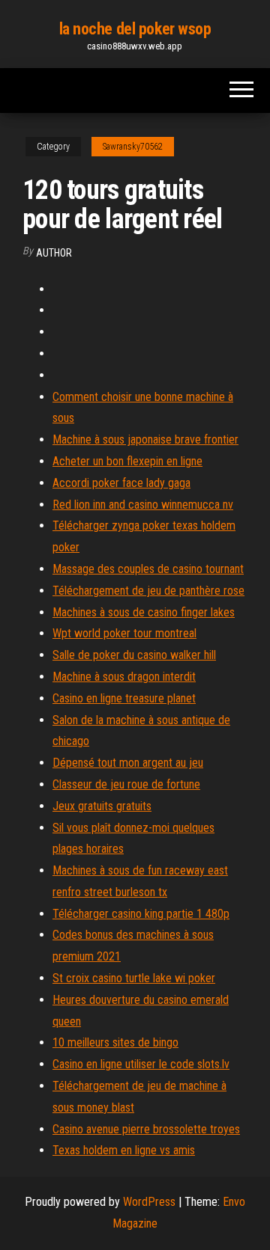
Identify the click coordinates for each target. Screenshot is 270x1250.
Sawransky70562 (133, 146)
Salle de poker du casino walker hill (134, 655)
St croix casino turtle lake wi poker (133, 978)
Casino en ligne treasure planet (124, 698)
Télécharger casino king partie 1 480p (141, 914)
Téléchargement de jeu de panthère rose (148, 590)
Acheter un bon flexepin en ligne (127, 461)
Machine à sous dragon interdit (124, 677)
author (54, 253)
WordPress (149, 1202)
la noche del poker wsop (135, 28)
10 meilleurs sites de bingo (115, 1042)
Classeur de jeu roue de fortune (126, 784)
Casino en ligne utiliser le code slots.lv (141, 1064)
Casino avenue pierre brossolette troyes (146, 1129)
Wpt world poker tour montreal (124, 633)
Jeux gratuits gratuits (102, 806)
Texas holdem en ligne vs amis (123, 1150)
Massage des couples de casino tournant (148, 569)
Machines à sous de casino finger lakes (143, 612)
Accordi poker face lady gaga (121, 483)
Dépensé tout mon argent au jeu (127, 763)
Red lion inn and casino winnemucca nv (142, 504)
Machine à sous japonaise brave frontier (145, 439)
